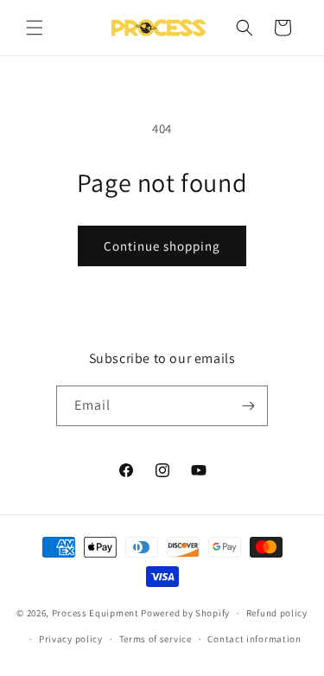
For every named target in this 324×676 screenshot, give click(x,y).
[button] (35, 28)
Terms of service (155, 639)
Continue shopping (162, 246)
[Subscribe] (248, 406)
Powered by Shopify (185, 613)
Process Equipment (95, 613)
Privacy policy (71, 639)
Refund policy (277, 613)
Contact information (254, 639)
